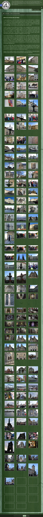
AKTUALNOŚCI (7, 13)
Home (3, 13)
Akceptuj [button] (24, 515)
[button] (1, 5)
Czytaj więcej (27, 515)
